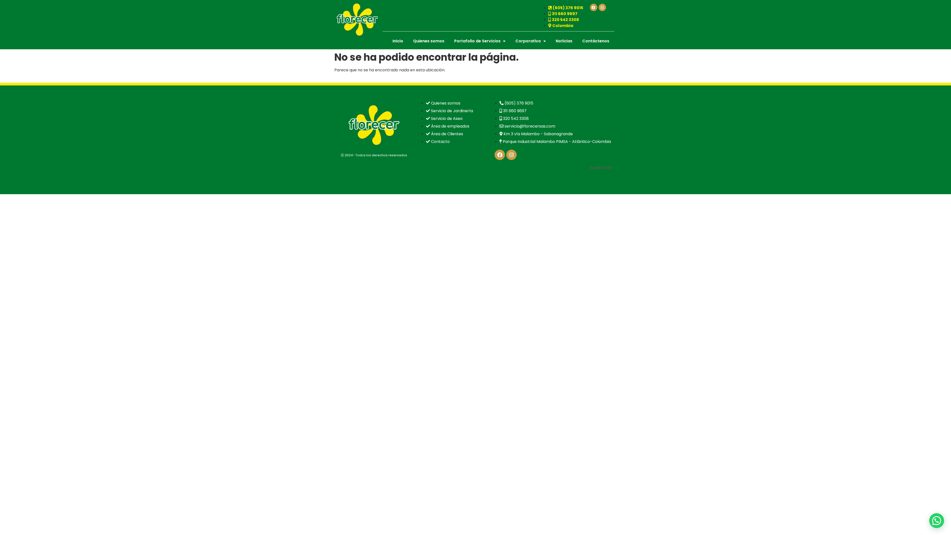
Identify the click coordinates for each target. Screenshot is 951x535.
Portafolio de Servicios (477, 41)
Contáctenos (595, 41)
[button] (936, 520)
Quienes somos (428, 41)
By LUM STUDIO (601, 167)
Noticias (564, 41)
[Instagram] (602, 7)
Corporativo (528, 41)
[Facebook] (593, 7)
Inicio (398, 41)
